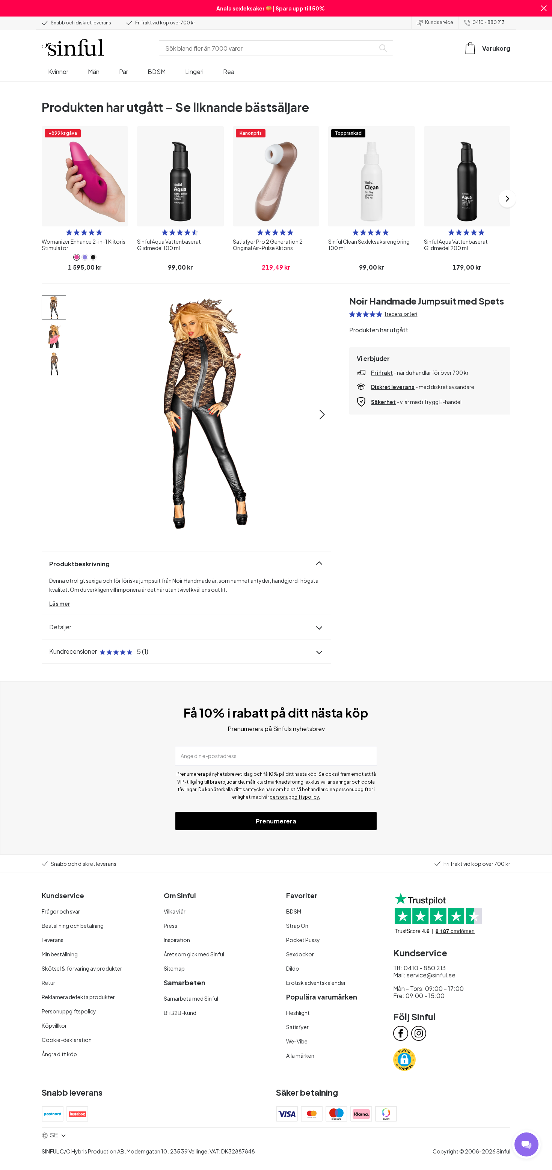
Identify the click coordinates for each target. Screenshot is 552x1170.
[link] (76, 257)
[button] (544, 8)
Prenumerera (276, 821)
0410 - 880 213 (488, 22)
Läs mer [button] (59, 603)
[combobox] (268, 48)
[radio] (69, 232)
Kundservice (439, 22)
